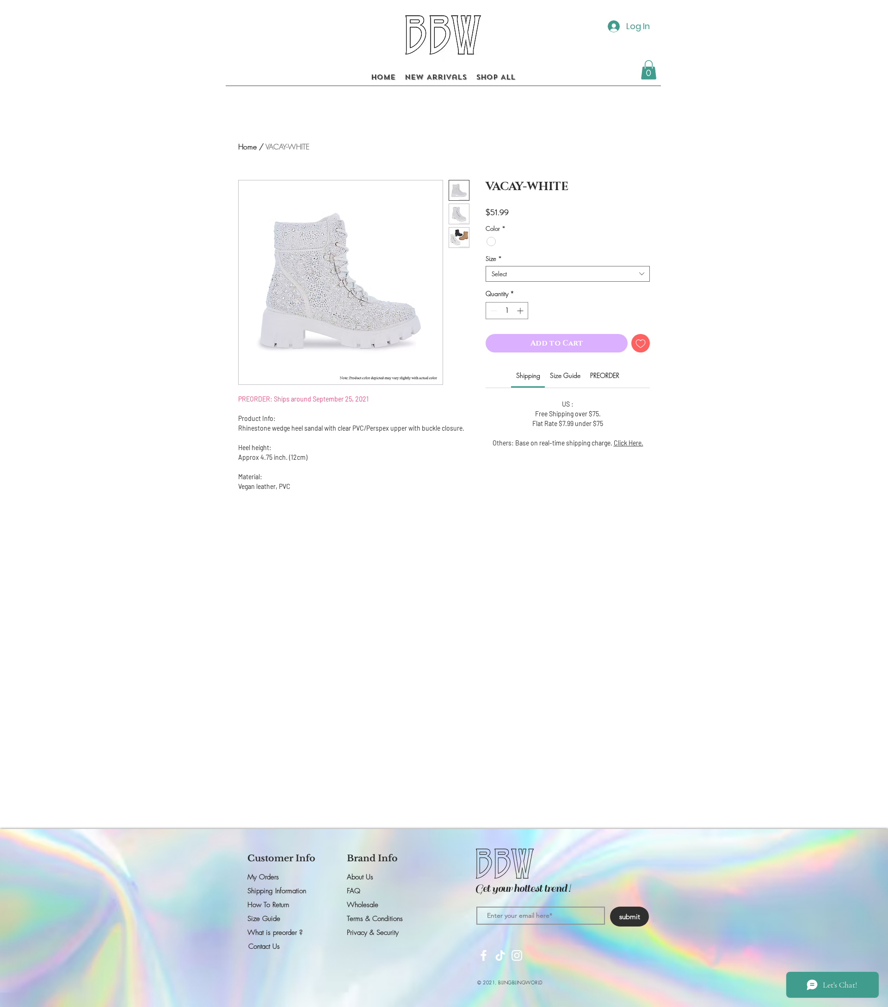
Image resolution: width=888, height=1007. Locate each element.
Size (494, 258)
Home (247, 147)
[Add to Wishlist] (640, 343)
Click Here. (628, 443)
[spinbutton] (507, 311)
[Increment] (521, 311)
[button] (649, 70)
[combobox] (568, 274)
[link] (528, 375)
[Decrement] (493, 311)
